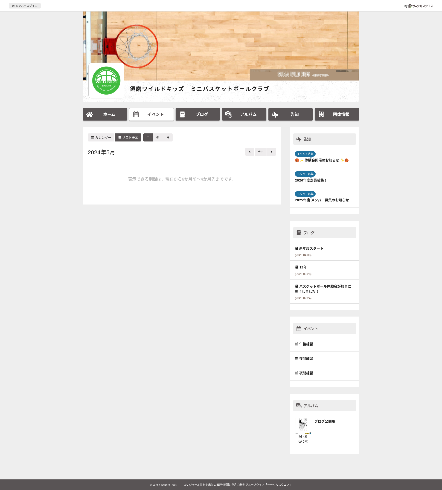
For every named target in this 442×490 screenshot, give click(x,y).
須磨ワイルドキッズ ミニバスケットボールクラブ (200, 88)
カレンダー (102, 137)
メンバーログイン (26, 6)
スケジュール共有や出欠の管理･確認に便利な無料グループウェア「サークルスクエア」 (237, 485)
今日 (260, 152)
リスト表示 (129, 137)
